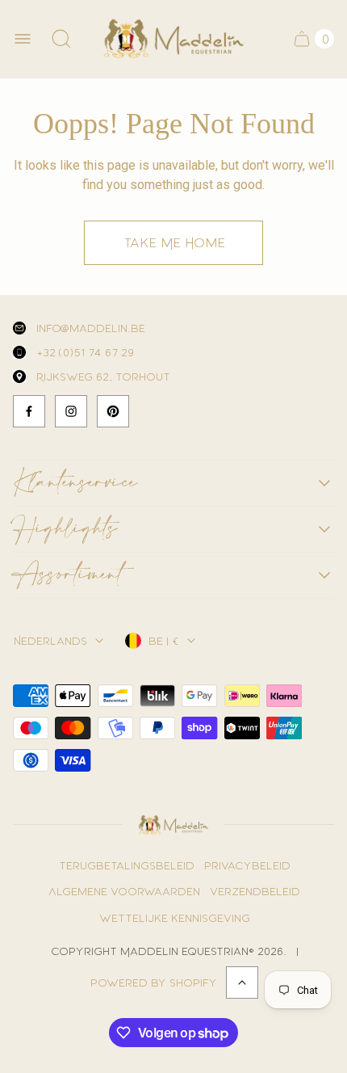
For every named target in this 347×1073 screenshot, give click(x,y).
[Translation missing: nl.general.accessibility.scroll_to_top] (242, 982)
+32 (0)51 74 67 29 (84, 352)
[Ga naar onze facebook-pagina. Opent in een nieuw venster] (29, 411)
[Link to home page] (173, 825)
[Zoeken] (61, 39)
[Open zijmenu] (22, 39)
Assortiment (68, 575)
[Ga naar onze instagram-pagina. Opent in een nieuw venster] (71, 411)
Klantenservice (75, 483)
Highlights (65, 529)
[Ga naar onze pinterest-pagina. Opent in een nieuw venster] (113, 411)
